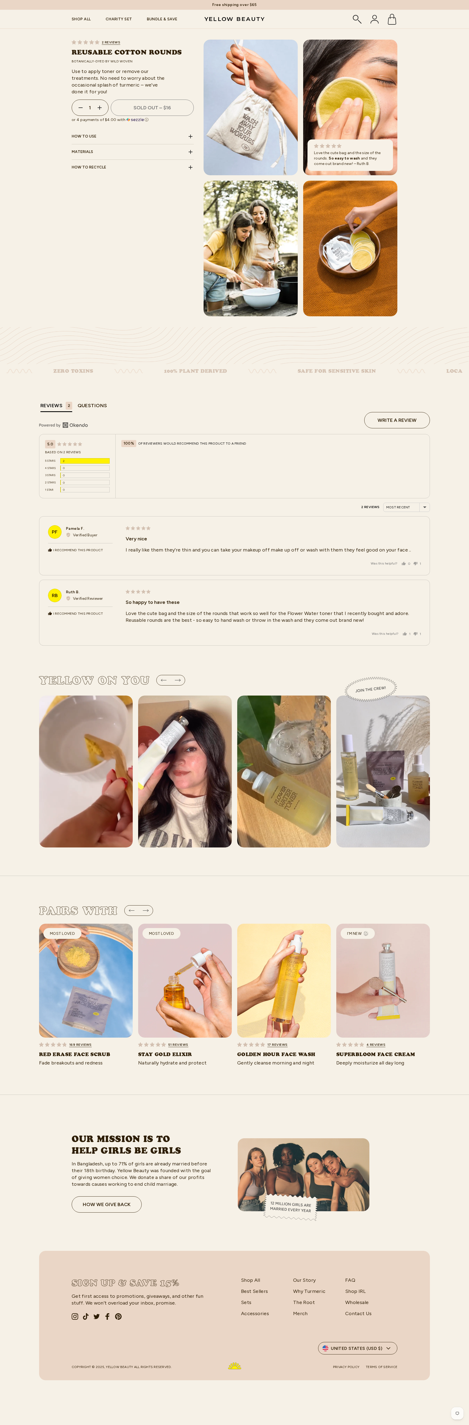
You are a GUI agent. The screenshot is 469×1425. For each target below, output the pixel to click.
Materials (82, 151)
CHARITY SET (119, 19)
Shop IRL (355, 1291)
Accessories (255, 1313)
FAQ (350, 1280)
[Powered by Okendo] (63, 425)
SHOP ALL (81, 19)
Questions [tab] (92, 406)
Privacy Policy (346, 1367)
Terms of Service (381, 1367)
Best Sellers (254, 1291)
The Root (304, 1302)
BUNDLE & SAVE (162, 19)
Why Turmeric (309, 1291)
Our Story (304, 1280)
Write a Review (397, 420)
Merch (300, 1313)
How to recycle (89, 167)
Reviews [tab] (55, 406)
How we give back (107, 1204)
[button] (133, 42)
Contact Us (358, 1313)
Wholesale (357, 1302)
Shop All (250, 1280)
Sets (246, 1302)
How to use (84, 136)
